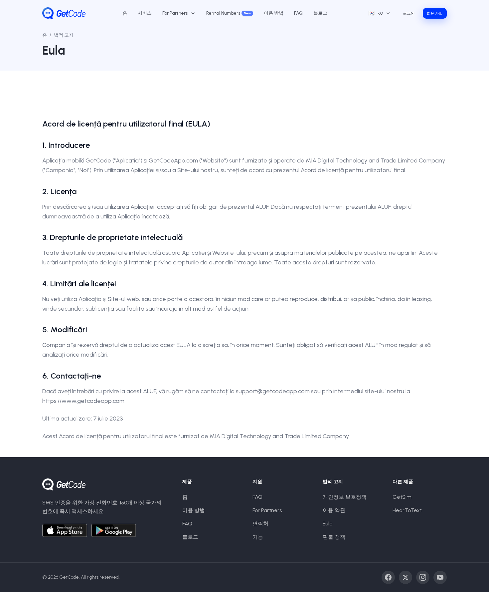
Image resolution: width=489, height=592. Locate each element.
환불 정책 (334, 537)
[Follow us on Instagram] (422, 577)
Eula (328, 523)
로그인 (409, 13)
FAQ (298, 13)
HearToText (407, 510)
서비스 (145, 13)
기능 (257, 537)
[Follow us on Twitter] (405, 577)
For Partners (267, 510)
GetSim (402, 497)
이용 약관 (334, 510)
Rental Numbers (228, 13)
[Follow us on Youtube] (440, 577)
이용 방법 (273, 13)
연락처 (260, 523)
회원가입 (435, 13)
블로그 (320, 13)
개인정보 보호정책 (345, 497)
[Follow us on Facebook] (388, 577)
